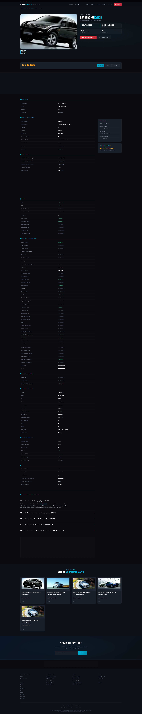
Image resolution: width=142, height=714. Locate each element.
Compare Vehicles (76, 676)
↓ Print (108, 65)
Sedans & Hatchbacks (51, 676)
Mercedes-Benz (23, 678)
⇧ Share (116, 65)
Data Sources (101, 680)
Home (87, 4)
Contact (77, 4)
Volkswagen (23, 688)
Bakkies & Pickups (50, 680)
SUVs (98, 4)
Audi (21, 680)
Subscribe (82, 653)
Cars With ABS (103, 131)
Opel (21, 690)
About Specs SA (102, 676)
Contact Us (101, 678)
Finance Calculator (104, 138)
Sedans (111, 4)
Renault (22, 694)
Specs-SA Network (28, 1)
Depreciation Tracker (76, 682)
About (71, 4)
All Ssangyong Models (104, 123)
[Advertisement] (71, 83)
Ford (21, 686)
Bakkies (104, 4)
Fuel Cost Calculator (104, 136)
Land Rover (22, 696)
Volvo (21, 684)
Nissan (21, 692)
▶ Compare (118, 4)
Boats (115, 1)
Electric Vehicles (49, 684)
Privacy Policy (64, 707)
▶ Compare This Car (88, 37)
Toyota (21, 682)
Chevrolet (22, 698)
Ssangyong (31, 8)
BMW (21, 676)
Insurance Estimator (76, 684)
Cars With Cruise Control (105, 133)
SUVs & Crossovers (50, 678)
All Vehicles (119, 1)
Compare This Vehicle (104, 128)
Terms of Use (70, 707)
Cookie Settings (77, 707)
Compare (100, 65)
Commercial (49, 682)
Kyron (36, 8)
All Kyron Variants (104, 37)
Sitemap (100, 682)
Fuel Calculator (75, 678)
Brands (93, 4)
